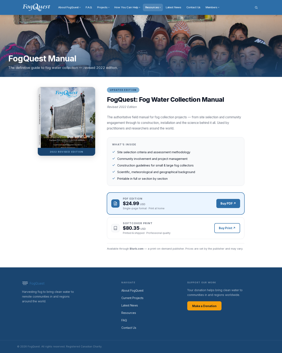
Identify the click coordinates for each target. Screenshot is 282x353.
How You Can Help (127, 7)
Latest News (173, 7)
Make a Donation (204, 306)
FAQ (124, 320)
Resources (153, 7)
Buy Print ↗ (227, 228)
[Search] (256, 7)
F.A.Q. (89, 7)
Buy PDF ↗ (228, 203)
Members (212, 7)
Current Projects (132, 298)
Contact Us (193, 7)
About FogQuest (69, 7)
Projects (103, 7)
